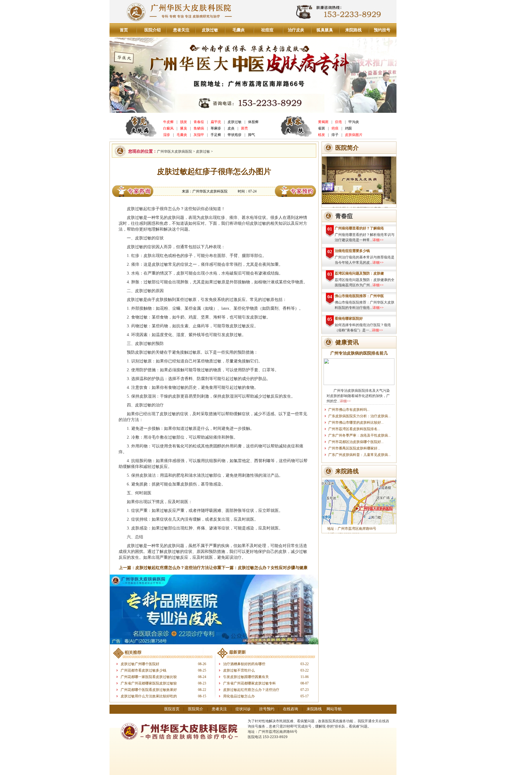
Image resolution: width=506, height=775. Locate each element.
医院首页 (172, 709)
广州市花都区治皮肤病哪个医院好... (356, 442)
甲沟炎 (353, 122)
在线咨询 (290, 709)
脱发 (183, 122)
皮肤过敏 (210, 30)
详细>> (378, 240)
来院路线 (353, 30)
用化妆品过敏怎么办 (239, 696)
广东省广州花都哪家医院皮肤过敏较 (149, 683)
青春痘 (199, 122)
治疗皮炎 (296, 30)
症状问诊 (243, 709)
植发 (321, 135)
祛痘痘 (267, 30)
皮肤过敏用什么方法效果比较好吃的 (149, 696)
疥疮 (338, 122)
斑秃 (244, 128)
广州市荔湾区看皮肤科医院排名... (354, 429)
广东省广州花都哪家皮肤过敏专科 (249, 683)
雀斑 (321, 128)
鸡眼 (348, 128)
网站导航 (334, 709)
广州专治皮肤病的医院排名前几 (359, 353)
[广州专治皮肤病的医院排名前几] (359, 384)
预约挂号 (382, 30)
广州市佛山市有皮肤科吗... (349, 410)
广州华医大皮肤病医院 (174, 151)
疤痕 (335, 128)
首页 (124, 30)
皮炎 (231, 128)
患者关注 (181, 30)
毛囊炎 (239, 30)
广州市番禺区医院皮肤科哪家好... (354, 448)
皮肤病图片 (354, 135)
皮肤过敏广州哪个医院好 (140, 664)
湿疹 (166, 135)
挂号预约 (266, 709)
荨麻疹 (216, 128)
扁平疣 (216, 122)
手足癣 (216, 135)
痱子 (335, 135)
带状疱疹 (235, 135)
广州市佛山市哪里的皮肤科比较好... (356, 422)
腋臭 (183, 128)
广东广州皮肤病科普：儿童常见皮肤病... (359, 455)
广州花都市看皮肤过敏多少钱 (143, 670)
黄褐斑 (323, 122)
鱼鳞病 (199, 128)
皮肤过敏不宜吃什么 (239, 670)
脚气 (251, 135)
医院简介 (195, 709)
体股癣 (253, 122)
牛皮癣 (168, 122)
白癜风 (168, 128)
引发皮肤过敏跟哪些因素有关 (246, 677)
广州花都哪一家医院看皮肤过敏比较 (149, 677)
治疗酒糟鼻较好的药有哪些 (244, 664)
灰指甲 (199, 135)
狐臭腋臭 (325, 30)
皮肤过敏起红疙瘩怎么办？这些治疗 (251, 690)
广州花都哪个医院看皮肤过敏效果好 (149, 690)
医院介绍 (152, 30)
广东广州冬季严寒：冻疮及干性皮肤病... (359, 435)
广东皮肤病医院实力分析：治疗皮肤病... (359, 416)
